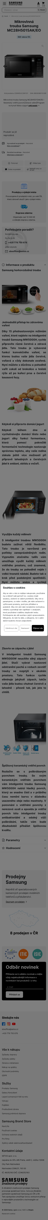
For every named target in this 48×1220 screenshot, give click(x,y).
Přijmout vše (38, 628)
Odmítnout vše (11, 628)
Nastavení (25, 628)
